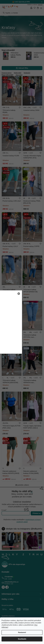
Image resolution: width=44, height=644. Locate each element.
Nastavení (22, 632)
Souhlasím (22, 639)
